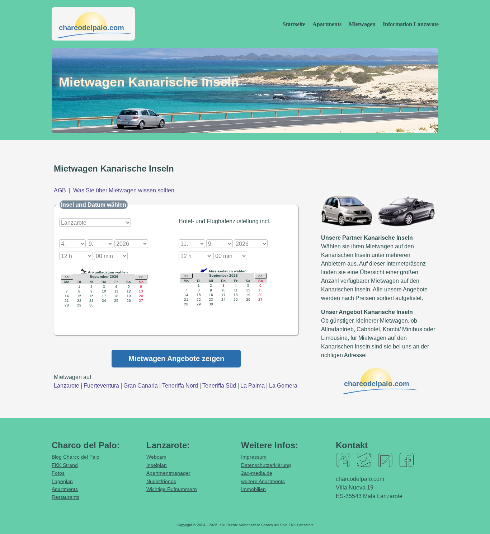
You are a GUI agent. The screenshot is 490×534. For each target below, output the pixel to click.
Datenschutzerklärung (266, 465)
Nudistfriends (161, 481)
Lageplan (62, 481)
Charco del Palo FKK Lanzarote (287, 525)
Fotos (58, 473)
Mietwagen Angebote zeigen (176, 358)
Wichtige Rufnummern (171, 489)
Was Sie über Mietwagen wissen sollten (123, 190)
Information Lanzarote (411, 24)
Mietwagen (362, 24)
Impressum (254, 457)
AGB (60, 190)
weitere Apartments (263, 481)
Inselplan (156, 465)
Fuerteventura (101, 386)
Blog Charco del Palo (75, 457)
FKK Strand (65, 465)
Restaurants (65, 497)
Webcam (156, 457)
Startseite (294, 24)
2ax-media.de (256, 473)
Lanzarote (66, 386)
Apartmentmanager (168, 473)
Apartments (326, 24)
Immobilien (253, 489)
